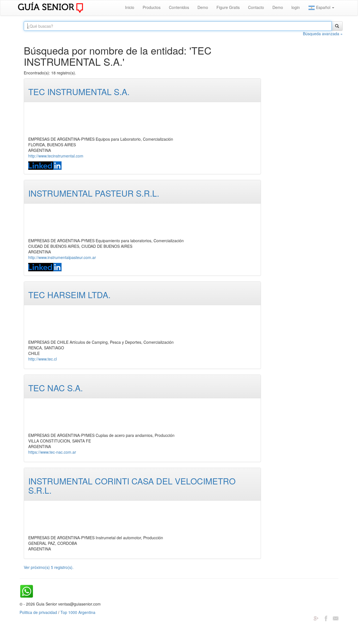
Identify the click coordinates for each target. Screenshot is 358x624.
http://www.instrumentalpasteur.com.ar (62, 257)
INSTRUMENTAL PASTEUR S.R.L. (93, 193)
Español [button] (323, 7)
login (295, 7)
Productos (152, 7)
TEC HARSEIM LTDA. (69, 295)
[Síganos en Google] (316, 618)
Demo (202, 7)
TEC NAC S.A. (55, 388)
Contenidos (179, 7)
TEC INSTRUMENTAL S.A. (78, 92)
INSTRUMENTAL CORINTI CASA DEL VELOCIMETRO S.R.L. (131, 485)
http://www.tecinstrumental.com (55, 156)
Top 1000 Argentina (77, 612)
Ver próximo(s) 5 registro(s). (49, 567)
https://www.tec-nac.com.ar (52, 452)
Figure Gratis (228, 7)
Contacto (256, 7)
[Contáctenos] (335, 618)
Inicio (129, 7)
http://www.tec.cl (42, 359)
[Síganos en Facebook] (325, 618)
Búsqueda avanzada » (323, 33)
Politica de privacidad (38, 612)
